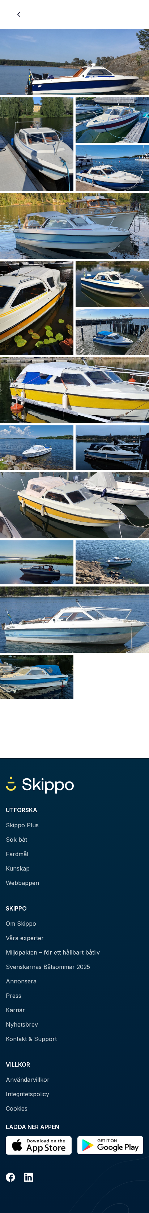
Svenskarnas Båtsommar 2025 (48, 966)
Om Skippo (21, 923)
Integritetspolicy (27, 1094)
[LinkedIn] (28, 1178)
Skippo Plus (22, 825)
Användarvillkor (28, 1079)
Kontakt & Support (31, 1038)
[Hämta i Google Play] (110, 1145)
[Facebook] (10, 1178)
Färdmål (17, 854)
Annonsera (21, 981)
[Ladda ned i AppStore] (39, 1145)
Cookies (16, 1108)
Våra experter (25, 938)
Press (13, 995)
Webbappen (22, 882)
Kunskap (18, 868)
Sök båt (16, 839)
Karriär (15, 1010)
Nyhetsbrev (22, 1024)
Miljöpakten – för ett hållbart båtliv (53, 952)
